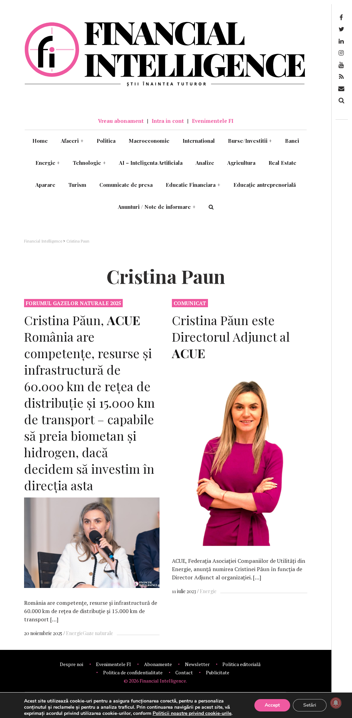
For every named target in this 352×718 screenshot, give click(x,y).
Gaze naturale (98, 633)
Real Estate (282, 162)
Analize (205, 162)
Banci (292, 140)
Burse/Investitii (250, 140)
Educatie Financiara (193, 184)
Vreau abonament (121, 120)
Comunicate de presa (126, 184)
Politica (106, 140)
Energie (47, 162)
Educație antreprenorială (264, 184)
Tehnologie (89, 162)
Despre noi (71, 664)
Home (40, 140)
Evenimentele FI (212, 120)
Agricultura (241, 162)
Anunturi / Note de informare (157, 206)
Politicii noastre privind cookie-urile (192, 713)
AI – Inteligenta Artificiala (151, 162)
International (199, 140)
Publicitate (217, 672)
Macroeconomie (149, 140)
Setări (309, 705)
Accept (272, 705)
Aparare (45, 184)
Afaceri (72, 140)
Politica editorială (241, 664)
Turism (77, 184)
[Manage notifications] (335, 702)
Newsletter (197, 664)
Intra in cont (168, 120)
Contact (184, 672)
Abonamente (158, 664)
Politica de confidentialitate (133, 672)
